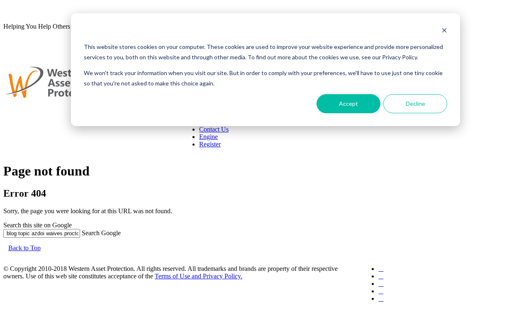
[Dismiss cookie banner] (444, 31)
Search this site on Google (37, 225)
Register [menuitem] (210, 144)
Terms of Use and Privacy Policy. (198, 276)
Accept (348, 103)
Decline (415, 103)
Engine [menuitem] (208, 136)
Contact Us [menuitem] (214, 129)
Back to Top (24, 247)
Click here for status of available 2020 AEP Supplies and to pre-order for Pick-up (125, 9)
